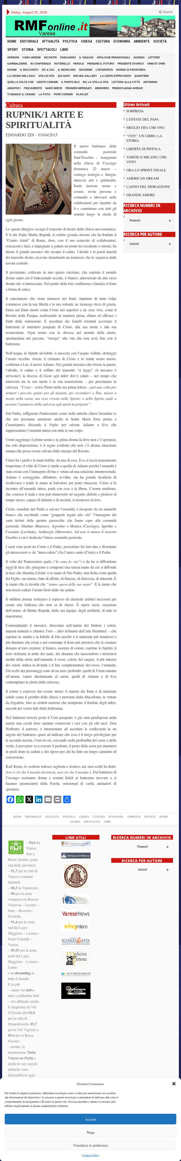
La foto (44, 94)
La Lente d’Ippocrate (115, 75)
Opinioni (13, 57)
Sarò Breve (53, 88)
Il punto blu (70, 82)
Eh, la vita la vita (95, 82)
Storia (27, 49)
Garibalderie (17, 63)
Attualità (50, 41)
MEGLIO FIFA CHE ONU (145, 127)
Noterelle (62, 63)
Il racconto (29, 69)
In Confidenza (40, 63)
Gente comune (47, 82)
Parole (78, 63)
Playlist (82, 94)
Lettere (154, 57)
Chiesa (86, 41)
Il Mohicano (67, 69)
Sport (12, 49)
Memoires (102, 88)
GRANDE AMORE (140, 194)
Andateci (14, 88)
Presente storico (131, 63)
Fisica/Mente (33, 88)
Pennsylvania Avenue (127, 88)
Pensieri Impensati (79, 88)
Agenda (139, 57)
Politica (70, 41)
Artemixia (150, 82)
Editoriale (29, 41)
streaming (22, 972)
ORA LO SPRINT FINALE (146, 170)
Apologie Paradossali (113, 57)
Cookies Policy (90, 1155)
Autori (150, 243)
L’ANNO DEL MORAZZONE (148, 186)
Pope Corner (63, 94)
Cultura (103, 41)
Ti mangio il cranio (21, 94)
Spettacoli (47, 49)
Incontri (50, 57)
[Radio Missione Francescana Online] (90, 26)
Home (11, 41)
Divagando (68, 57)
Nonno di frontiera (130, 69)
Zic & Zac (48, 69)
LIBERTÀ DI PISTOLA (143, 148)
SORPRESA (135, 110)
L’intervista (104, 69)
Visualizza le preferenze (90, 1145)
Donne (12, 69)
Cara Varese (31, 57)
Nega (91, 1132)
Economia (121, 41)
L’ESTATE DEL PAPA (142, 119)
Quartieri (141, 75)
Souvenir (85, 69)
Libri (64, 49)
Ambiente (142, 41)
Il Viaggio (86, 57)
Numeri (150, 220)
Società (160, 41)
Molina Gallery (85, 75)
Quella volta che (20, 82)
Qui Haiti (64, 75)
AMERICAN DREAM (142, 178)
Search (167, 12)
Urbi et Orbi (156, 63)
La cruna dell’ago (21, 75)
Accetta (90, 1119)
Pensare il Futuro (100, 63)
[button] (174, 1083)
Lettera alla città (126, 82)
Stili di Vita (46, 75)
